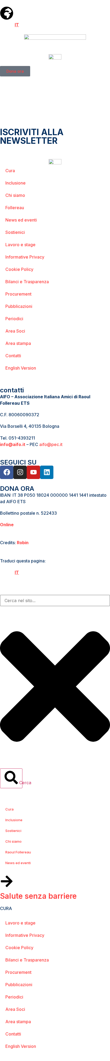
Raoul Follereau (18, 852)
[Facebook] (6, 472)
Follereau (14, 207)
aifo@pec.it (50, 444)
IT (17, 24)
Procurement (18, 294)
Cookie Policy (19, 269)
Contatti (13, 355)
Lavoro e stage (20, 244)
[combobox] (55, 600)
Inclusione (15, 183)
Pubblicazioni (18, 306)
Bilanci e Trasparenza (27, 281)
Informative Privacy (24, 257)
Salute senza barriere (38, 896)
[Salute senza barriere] (6, 881)
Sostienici (15, 232)
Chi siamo (15, 195)
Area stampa (18, 343)
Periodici (14, 318)
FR (10, 24)
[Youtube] (33, 472)
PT (23, 24)
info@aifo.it (12, 444)
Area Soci (15, 331)
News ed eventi (21, 220)
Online (7, 524)
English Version (20, 368)
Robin (23, 542)
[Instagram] (20, 472)
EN (3, 24)
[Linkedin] (46, 472)
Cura (10, 170)
